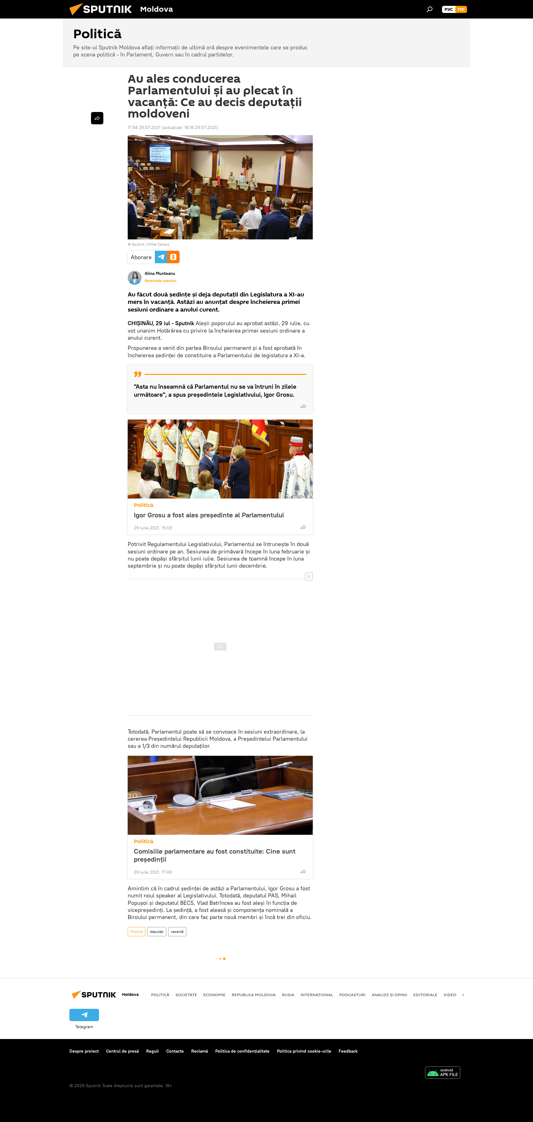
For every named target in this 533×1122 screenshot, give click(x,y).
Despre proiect (84, 1051)
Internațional (316, 994)
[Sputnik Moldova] (103, 17)
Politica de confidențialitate (242, 1051)
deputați (156, 931)
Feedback (348, 1051)
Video (450, 994)
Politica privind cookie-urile (304, 1051)
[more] (303, 406)
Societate (186, 994)
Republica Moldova (254, 994)
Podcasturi (352, 994)
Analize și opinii (389, 994)
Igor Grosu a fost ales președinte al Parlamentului (209, 515)
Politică (143, 505)
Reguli (152, 1051)
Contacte (175, 1051)
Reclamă (199, 1051)
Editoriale (425, 994)
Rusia (288, 994)
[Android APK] (443, 1073)
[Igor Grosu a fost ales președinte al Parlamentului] (220, 459)
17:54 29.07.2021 (144, 127)
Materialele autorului (160, 281)
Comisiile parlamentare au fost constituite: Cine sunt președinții (214, 855)
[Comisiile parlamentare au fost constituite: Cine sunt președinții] (220, 795)
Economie (214, 994)
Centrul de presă (122, 1051)
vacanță (177, 931)
